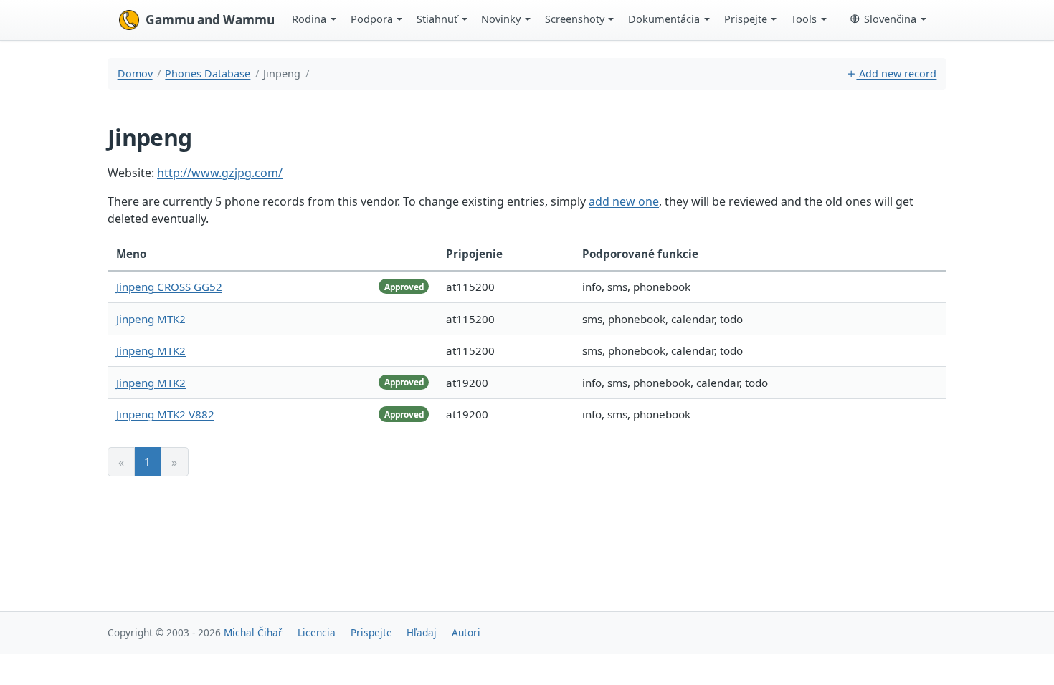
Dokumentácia (664, 18)
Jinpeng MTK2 (151, 319)
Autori (466, 632)
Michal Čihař (253, 632)
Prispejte (745, 18)
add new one (624, 201)
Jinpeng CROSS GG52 (169, 286)
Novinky (501, 18)
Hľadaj (422, 632)
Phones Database (207, 73)
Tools (804, 18)
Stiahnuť (437, 18)
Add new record (896, 73)
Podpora (372, 18)
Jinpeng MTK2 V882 (165, 414)
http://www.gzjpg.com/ (220, 173)
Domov (135, 73)
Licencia (317, 632)
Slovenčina (890, 18)
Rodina (309, 18)
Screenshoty (574, 18)
